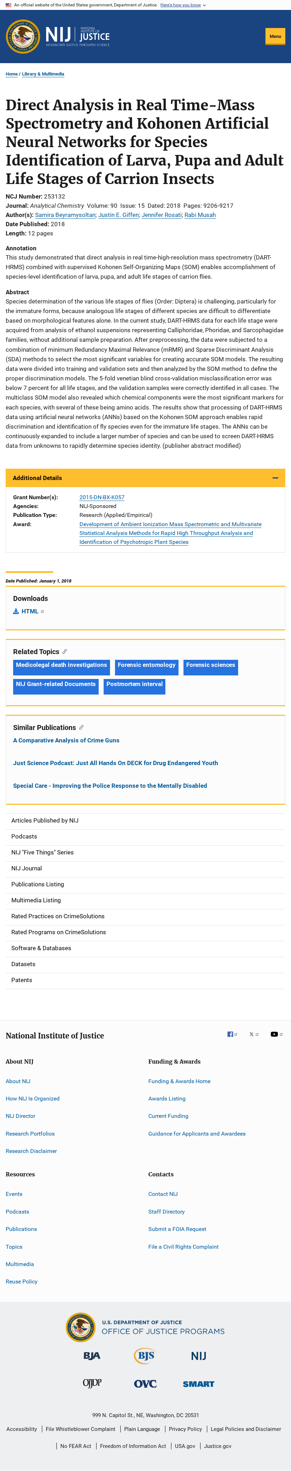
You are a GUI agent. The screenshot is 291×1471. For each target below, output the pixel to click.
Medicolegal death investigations (61, 664)
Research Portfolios (30, 1133)
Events (14, 1194)
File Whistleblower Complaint (80, 1429)
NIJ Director (20, 1116)
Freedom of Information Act (133, 1446)
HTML (31, 611)
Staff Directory (166, 1211)
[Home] (77, 36)
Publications (21, 1229)
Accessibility (21, 1429)
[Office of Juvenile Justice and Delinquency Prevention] (92, 1390)
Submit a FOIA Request (177, 1229)
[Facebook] (235, 1039)
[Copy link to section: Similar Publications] (79, 726)
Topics (14, 1246)
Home (12, 74)
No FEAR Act (75, 1446)
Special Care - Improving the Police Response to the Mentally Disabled (110, 785)
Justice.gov (217, 1446)
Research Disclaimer (31, 1151)
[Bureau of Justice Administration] (92, 1361)
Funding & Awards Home (179, 1080)
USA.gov (185, 1446)
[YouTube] (278, 1039)
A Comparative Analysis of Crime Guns (66, 740)
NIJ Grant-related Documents (56, 683)
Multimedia (20, 1264)
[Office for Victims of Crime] (145, 1389)
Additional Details (37, 477)
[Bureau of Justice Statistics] (145, 1365)
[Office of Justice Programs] (23, 36)
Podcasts (17, 1211)
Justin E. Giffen (118, 214)
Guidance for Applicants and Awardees (197, 1133)
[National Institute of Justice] (199, 1361)
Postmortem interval (134, 683)
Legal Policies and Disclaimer (246, 1429)
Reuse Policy (22, 1281)
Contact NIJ (163, 1194)
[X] (256, 1039)
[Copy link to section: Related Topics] (63, 650)
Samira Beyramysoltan (65, 214)
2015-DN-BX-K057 (102, 497)
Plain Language (142, 1429)
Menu (275, 36)
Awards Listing (167, 1098)
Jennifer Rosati (162, 214)
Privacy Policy (185, 1429)
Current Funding (168, 1116)
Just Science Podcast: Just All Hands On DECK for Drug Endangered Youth (115, 763)
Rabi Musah (200, 214)
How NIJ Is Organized (33, 1098)
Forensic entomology (147, 664)
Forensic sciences (210, 664)
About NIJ (18, 1080)
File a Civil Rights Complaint (183, 1246)
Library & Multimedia (43, 74)
